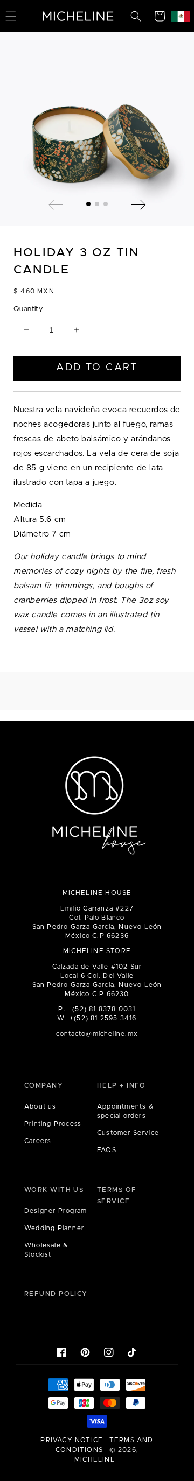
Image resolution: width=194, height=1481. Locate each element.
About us (40, 1106)
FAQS (106, 1150)
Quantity (28, 309)
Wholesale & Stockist (46, 1250)
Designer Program (55, 1211)
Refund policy (56, 1293)
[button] (136, 16)
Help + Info (121, 1085)
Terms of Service (117, 1196)
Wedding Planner (54, 1228)
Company (43, 1085)
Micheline (94, 1459)
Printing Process (52, 1123)
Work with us (54, 1190)
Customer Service (128, 1133)
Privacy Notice (71, 1440)
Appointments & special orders (125, 1111)
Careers (37, 1141)
